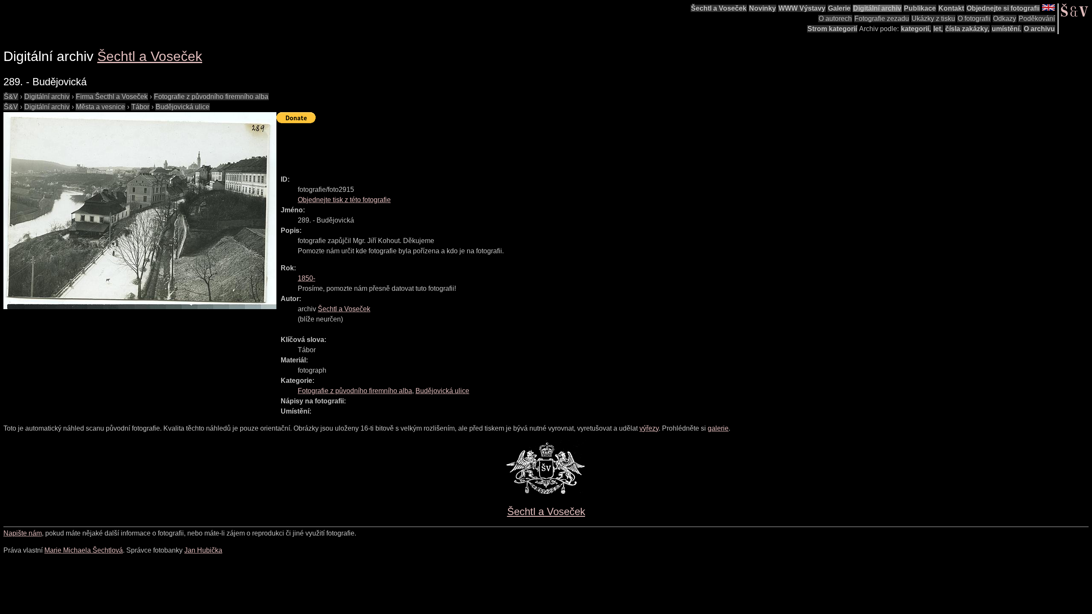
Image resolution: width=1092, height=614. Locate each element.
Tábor (140, 106)
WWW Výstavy (801, 8)
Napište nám (22, 533)
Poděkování (1037, 18)
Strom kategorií (832, 28)
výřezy (649, 428)
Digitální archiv (877, 8)
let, (938, 28)
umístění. (1006, 28)
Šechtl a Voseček (718, 8)
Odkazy (1004, 18)
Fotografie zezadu (881, 18)
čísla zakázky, (967, 28)
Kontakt (951, 8)
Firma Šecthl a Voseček (112, 96)
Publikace (920, 8)
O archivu (1039, 28)
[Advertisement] (431, 145)
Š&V (11, 96)
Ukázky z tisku (933, 18)
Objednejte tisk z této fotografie (344, 199)
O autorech (835, 18)
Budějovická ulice (182, 106)
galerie (718, 428)
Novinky (762, 8)
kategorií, (916, 28)
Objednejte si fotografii (1003, 8)
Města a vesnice (100, 106)
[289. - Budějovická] (139, 210)
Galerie (839, 8)
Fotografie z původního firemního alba (211, 96)
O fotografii (974, 18)
